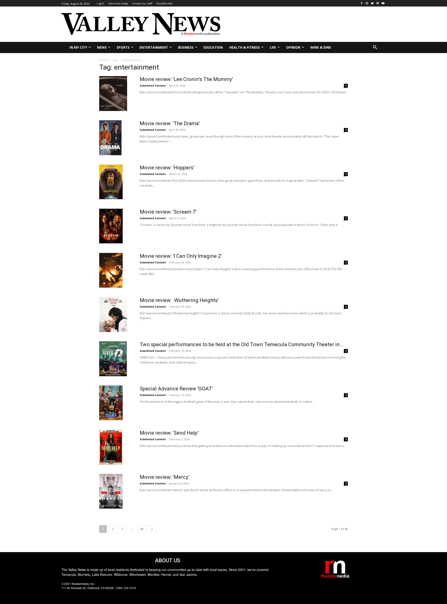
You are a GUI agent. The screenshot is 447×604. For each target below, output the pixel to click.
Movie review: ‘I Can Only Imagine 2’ (181, 256)
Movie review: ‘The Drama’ (170, 123)
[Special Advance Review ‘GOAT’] (111, 403)
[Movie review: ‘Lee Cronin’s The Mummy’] (113, 93)
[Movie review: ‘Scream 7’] (111, 226)
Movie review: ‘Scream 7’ (168, 212)
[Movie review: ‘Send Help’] (111, 447)
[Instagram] (367, 3)
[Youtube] (383, 3)
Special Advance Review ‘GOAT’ (176, 389)
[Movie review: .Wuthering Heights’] (113, 314)
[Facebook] (361, 3)
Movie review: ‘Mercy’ (164, 477)
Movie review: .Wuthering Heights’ (179, 300)
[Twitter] (372, 3)
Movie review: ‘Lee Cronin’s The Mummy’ (186, 79)
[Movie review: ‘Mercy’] (111, 491)
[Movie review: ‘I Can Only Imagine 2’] (111, 270)
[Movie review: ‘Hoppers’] (111, 181)
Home (103, 60)
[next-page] (152, 529)
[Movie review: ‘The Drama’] (110, 137)
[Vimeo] (377, 3)
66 (141, 529)
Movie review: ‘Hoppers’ (167, 168)
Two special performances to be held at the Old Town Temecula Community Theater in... (242, 344)
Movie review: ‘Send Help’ (169, 433)
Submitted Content (153, 85)
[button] (375, 47)
